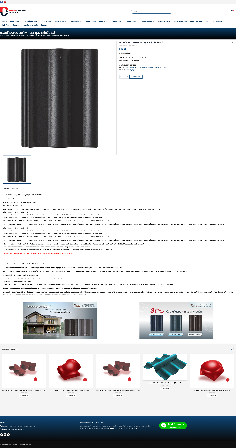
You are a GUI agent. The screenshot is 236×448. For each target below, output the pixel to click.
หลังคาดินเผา (117, 21)
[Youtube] (5, 2)
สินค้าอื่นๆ (5, 25)
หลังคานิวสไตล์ (60, 21)
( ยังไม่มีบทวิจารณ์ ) (134, 45)
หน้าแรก (4, 21)
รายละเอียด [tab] (6, 188)
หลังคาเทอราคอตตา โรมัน (199, 21)
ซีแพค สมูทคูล (130, 70)
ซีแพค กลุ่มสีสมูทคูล (150, 67)
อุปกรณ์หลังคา (218, 21)
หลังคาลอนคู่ (90, 21)
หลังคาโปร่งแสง (180, 21)
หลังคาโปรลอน (132, 21)
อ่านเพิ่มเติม (25, 396)
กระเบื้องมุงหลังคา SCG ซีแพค (134, 67)
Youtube (8, 434)
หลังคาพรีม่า (103, 21)
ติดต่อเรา (44, 25)
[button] (232, 349)
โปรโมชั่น (16, 25)
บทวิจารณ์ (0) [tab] (16, 188)
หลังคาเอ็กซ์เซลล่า (30, 21)
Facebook (1, 434)
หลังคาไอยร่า (46, 21)
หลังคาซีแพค (14, 21)
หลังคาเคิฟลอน (147, 21)
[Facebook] (1, 2)
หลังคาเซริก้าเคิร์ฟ (163, 21)
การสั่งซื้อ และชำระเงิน (30, 25)
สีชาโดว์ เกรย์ (161, 67)
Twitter (5, 434)
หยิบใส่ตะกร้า (137, 77)
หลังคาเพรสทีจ (76, 21)
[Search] (170, 11)
